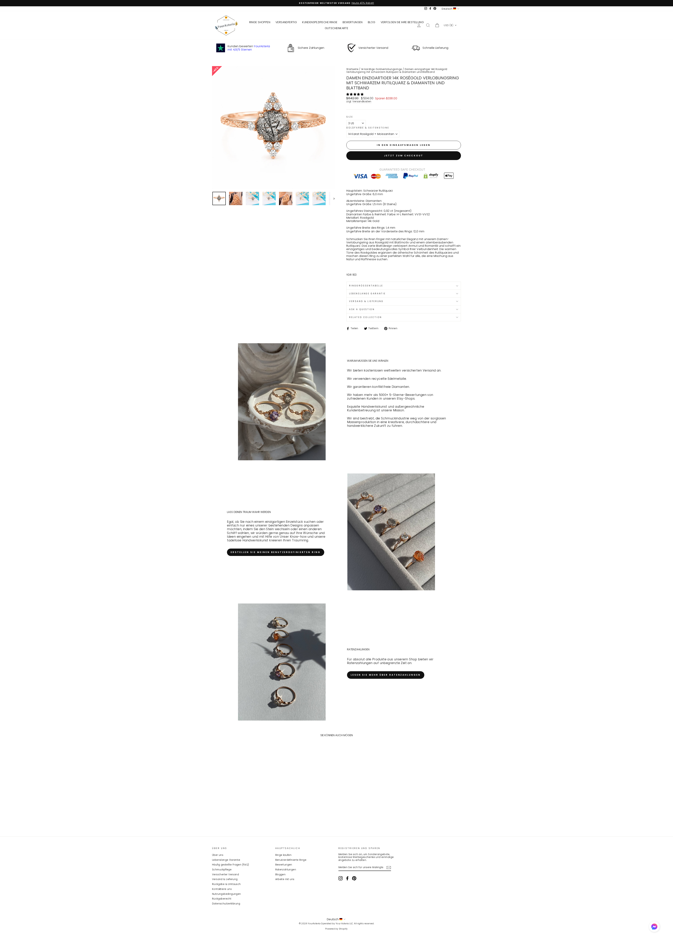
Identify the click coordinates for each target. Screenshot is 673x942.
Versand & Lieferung (225, 879)
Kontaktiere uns (222, 889)
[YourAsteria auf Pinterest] (354, 878)
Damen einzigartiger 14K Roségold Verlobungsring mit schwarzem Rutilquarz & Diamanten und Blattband (396, 71)
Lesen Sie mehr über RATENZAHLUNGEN (386, 674)
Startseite (352, 69)
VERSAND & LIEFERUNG (366, 301)
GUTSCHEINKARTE (336, 28)
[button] (450, 25)
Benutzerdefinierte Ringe (291, 860)
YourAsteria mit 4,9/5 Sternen (249, 48)
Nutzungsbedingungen (226, 894)
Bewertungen (283, 864)
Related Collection (365, 317)
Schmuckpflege (222, 869)
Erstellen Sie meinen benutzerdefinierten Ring (276, 552)
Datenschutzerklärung (226, 903)
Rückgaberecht (221, 898)
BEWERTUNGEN (352, 22)
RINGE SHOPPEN (259, 22)
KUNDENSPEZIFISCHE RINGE (319, 22)
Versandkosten (361, 101)
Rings (381, 228)
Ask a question (362, 309)
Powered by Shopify (336, 928)
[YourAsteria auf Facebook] (347, 878)
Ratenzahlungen (285, 869)
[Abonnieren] (388, 867)
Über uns (217, 855)
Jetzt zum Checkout (403, 155)
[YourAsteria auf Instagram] (340, 878)
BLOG (371, 22)
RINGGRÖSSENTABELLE (366, 285)
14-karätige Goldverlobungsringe (381, 69)
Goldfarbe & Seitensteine (367, 128)
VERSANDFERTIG (286, 22)
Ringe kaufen (283, 855)
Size (349, 117)
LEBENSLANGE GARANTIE (367, 293)
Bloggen (280, 874)
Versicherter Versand (225, 874)
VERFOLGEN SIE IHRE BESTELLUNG (402, 22)
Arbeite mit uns (284, 879)
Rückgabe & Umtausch (226, 884)
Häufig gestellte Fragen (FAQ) (230, 864)
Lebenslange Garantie (226, 860)
